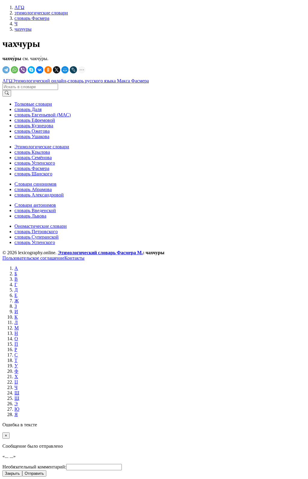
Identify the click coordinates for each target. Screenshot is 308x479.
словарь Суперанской (36, 237)
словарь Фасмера (31, 168)
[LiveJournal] (73, 69)
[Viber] (22, 69)
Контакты (74, 258)
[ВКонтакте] (39, 69)
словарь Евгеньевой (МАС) (42, 114)
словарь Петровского (36, 231)
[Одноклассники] (48, 69)
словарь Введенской (35, 210)
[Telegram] (6, 69)
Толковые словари (33, 104)
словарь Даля (28, 109)
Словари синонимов (35, 184)
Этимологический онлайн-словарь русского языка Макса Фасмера (80, 80)
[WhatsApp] (14, 69)
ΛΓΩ (7, 80)
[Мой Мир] (65, 69)
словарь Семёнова (33, 157)
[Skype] (31, 69)
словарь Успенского (34, 162)
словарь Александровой (39, 194)
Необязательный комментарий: (34, 466)
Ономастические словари (40, 226)
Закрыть (12, 473)
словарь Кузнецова (33, 125)
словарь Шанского (33, 173)
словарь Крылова (32, 152)
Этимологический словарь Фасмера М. (100, 252)
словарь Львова (30, 215)
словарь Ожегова (32, 131)
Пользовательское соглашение (33, 258)
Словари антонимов (35, 205)
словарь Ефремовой (34, 120)
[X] (56, 69)
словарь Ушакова (31, 136)
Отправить (34, 473)
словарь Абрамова (33, 189)
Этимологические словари (41, 146)
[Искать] (6, 93)
